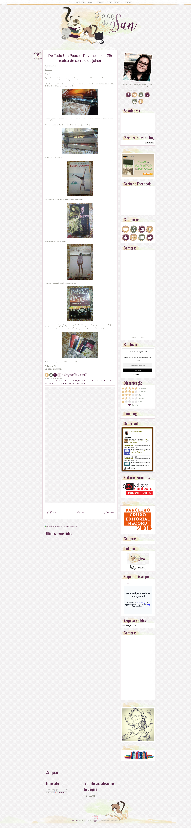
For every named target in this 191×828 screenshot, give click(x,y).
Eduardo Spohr (83, 381)
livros (74, 383)
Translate (62, 792)
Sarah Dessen (81, 383)
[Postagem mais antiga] (108, 516)
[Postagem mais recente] (52, 516)
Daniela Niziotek (59, 381)
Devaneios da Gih (71, 381)
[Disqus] (80, 416)
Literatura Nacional (65, 383)
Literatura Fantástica (51, 383)
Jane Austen (93, 381)
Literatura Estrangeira (104, 381)
